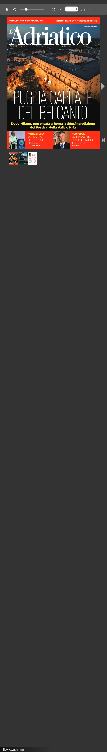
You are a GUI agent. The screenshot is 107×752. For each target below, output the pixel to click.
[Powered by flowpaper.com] (13, 748)
